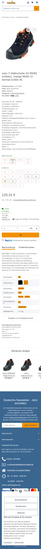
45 (6, 181)
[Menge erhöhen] (36, 228)
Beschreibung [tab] (8, 247)
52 (21, 185)
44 (36, 176)
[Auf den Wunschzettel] (34, 29)
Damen (27, 297)
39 (36, 172)
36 (13, 172)
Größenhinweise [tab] (26, 247)
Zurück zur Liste (8, 17)
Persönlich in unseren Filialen (18, 470)
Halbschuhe (22, 307)
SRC (20, 292)
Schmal (5, 161)
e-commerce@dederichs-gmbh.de (20, 464)
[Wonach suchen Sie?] (36, 8)
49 (36, 181)
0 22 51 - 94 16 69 (13, 459)
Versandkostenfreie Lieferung (24, 200)
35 (6, 172)
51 (13, 185)
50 (6, 185)
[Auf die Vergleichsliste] (28, 29)
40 (6, 176)
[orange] (26, 282)
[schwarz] (20, 282)
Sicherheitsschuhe (17, 93)
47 (21, 181)
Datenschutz (19, 542)
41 (13, 176)
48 (29, 181)
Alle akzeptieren (21, 500)
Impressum (8, 542)
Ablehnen (21, 513)
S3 (19, 302)
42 (21, 176)
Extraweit (29, 161)
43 (29, 176)
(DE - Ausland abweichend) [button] (6, 217)
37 (21, 172)
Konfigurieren (21, 506)
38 (29, 172)
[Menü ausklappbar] (3, 1)
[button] (28, 2)
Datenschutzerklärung (18, 417)
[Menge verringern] (4, 228)
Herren (21, 297)
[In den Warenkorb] (3, 24)
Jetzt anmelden (31, 425)
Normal (13, 161)
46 (13, 181)
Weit (21, 160)
